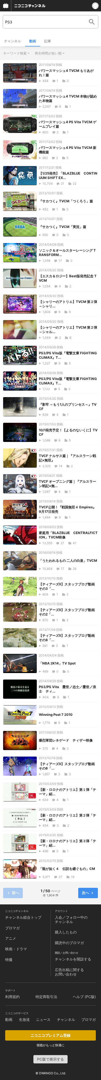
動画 (32, 41)
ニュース (43, 1019)
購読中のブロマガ (69, 942)
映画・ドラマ (16, 949)
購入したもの (66, 932)
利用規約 (12, 996)
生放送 (24, 1019)
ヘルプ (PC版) (84, 996)
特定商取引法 (46, 996)
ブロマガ (12, 928)
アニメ (10, 938)
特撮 (8, 959)
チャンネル (12, 41)
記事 (47, 41)
